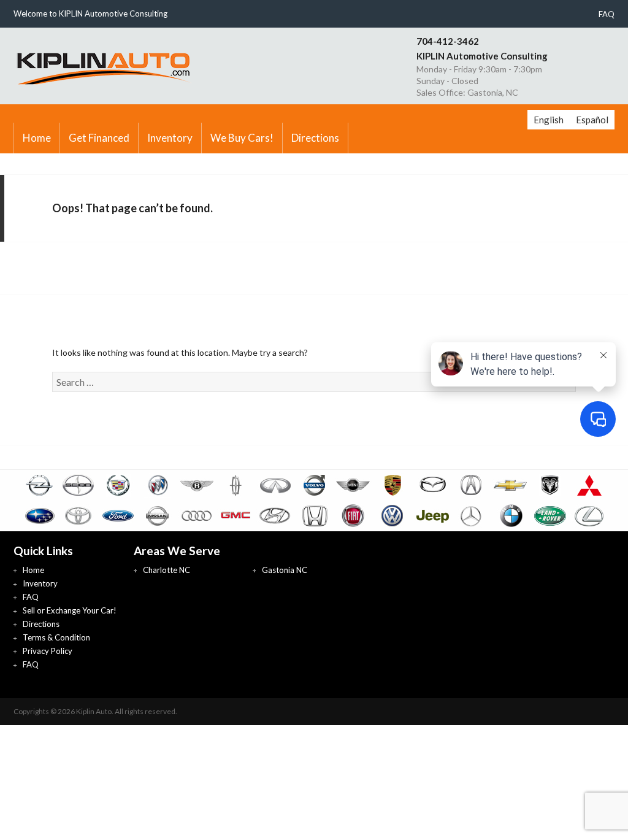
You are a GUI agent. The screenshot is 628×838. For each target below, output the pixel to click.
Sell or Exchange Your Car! (70, 610)
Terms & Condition (56, 637)
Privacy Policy (47, 651)
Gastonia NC (284, 570)
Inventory (170, 137)
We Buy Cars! (242, 137)
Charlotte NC (166, 570)
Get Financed (99, 137)
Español (592, 119)
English (549, 119)
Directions (315, 137)
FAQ (607, 14)
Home (37, 137)
